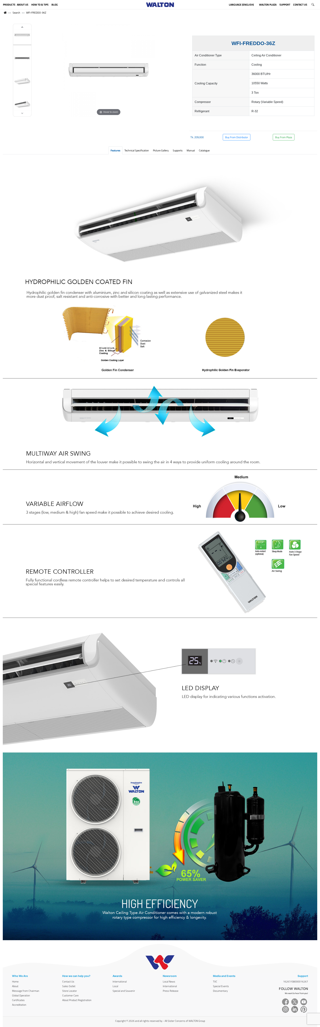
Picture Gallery (161, 150)
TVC (215, 981)
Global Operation (21, 995)
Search (16, 12)
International (120, 981)
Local (115, 986)
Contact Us (68, 981)
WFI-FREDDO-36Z (36, 12)
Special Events (221, 986)
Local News (169, 981)
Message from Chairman (25, 991)
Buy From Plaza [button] (283, 137)
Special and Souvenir (124, 991)
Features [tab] (115, 150)
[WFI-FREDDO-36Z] (22, 35)
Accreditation (19, 1005)
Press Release (170, 991)
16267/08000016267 (295, 981)
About (15, 986)
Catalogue (204, 150)
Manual (191, 150)
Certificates (18, 1000)
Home (15, 981)
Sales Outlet (68, 986)
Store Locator (69, 991)
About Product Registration (76, 1000)
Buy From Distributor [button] (236, 137)
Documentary (220, 991)
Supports (178, 150)
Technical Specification (136, 150)
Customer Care (70, 995)
